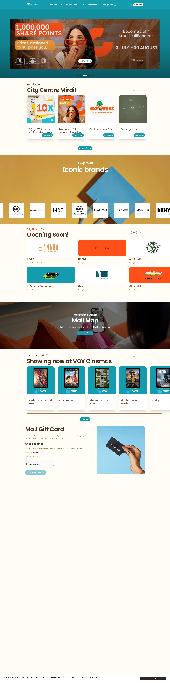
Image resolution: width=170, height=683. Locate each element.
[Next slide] (159, 43)
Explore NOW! (85, 61)
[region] (85, 43)
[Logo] (32, 4)
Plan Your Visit (56, 5)
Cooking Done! (129, 129)
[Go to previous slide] (134, 232)
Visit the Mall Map (85, 333)
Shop (67, 5)
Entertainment (90, 5)
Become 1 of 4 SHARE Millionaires (70, 131)
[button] (160, 678)
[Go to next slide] (140, 232)
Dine (76, 5)
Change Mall (107, 5)
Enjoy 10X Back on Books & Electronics (40, 131)
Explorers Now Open (102, 129)
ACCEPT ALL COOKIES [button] (147, 678)
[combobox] (130, 5)
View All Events (85, 148)
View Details (47, 135)
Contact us (138, 5)
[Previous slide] (10, 43)
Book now (85, 419)
